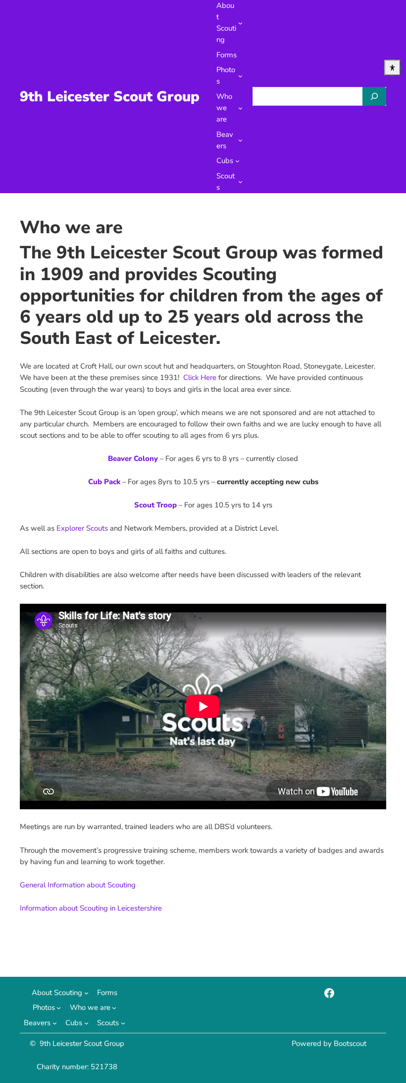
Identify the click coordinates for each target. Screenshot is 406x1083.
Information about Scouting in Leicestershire (91, 908)
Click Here (199, 377)
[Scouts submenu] (240, 181)
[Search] (374, 96)
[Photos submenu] (240, 76)
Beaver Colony (133, 458)
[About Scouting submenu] (240, 23)
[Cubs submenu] (237, 161)
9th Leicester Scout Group (110, 96)
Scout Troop (155, 505)
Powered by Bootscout (329, 1043)
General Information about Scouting (78, 885)
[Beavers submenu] (240, 140)
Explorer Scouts (82, 528)
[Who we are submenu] (240, 108)
